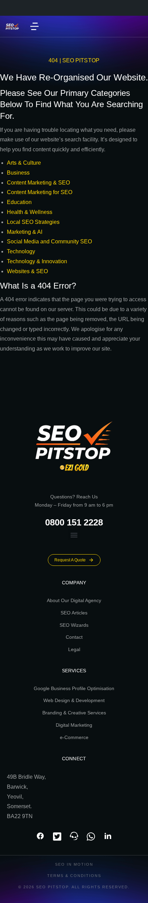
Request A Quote (70, 560)
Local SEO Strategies (33, 222)
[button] (34, 26)
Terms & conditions (74, 876)
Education (19, 202)
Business (18, 173)
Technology (21, 251)
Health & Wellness (29, 212)
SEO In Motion (74, 864)
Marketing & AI (24, 232)
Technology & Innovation (37, 261)
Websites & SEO (27, 271)
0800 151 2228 (74, 522)
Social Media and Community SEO (49, 241)
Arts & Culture (24, 163)
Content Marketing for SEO (39, 192)
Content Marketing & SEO (38, 183)
